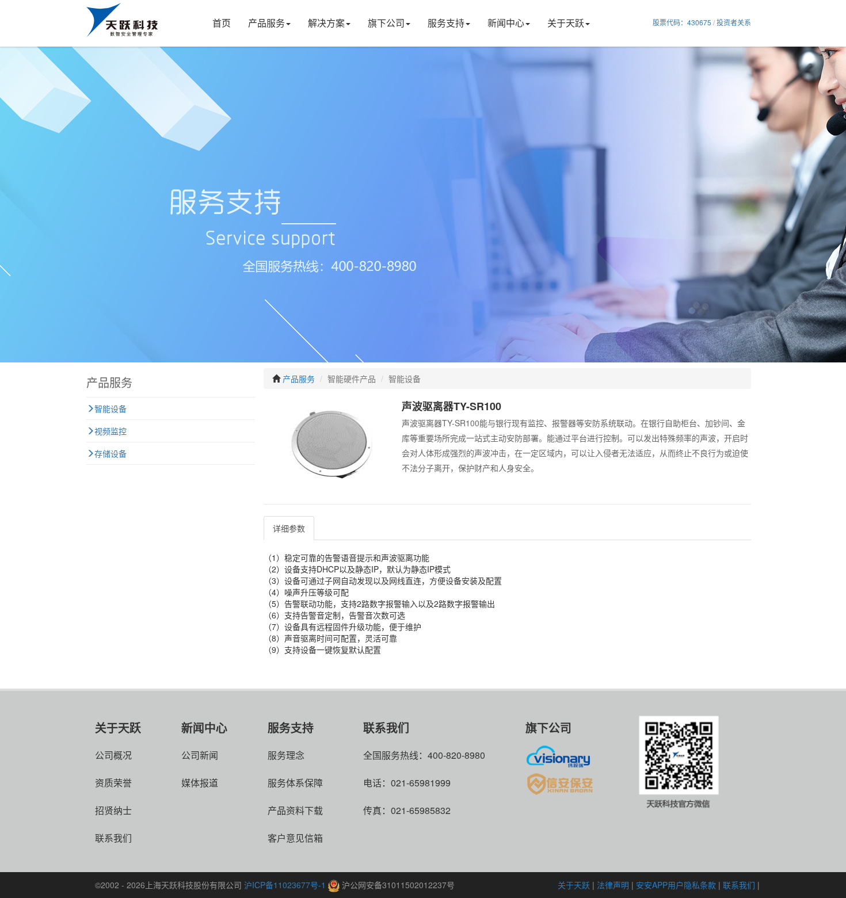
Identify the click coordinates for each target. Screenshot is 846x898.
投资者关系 (734, 22)
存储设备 (110, 453)
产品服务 (266, 22)
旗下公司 (386, 22)
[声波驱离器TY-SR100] (330, 446)
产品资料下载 (295, 810)
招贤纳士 (113, 810)
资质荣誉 (113, 782)
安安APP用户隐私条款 (676, 885)
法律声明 (613, 885)
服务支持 (446, 22)
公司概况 (113, 755)
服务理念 (286, 755)
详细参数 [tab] (289, 528)
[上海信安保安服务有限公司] (561, 782)
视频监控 (110, 431)
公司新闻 (199, 755)
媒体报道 (199, 782)
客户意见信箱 (295, 837)
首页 (221, 22)
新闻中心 (505, 22)
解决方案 (326, 22)
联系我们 (113, 837)
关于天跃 (565, 22)
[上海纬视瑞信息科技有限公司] (561, 755)
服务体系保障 (295, 782)
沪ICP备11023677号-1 (285, 885)
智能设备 (110, 408)
